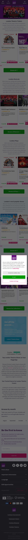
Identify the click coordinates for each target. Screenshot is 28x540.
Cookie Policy (15, 268)
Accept (14, 277)
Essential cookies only (14, 273)
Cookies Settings (14, 281)
